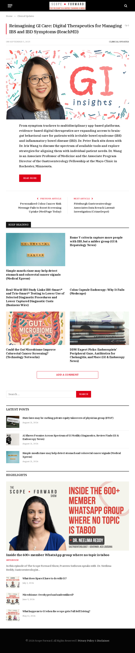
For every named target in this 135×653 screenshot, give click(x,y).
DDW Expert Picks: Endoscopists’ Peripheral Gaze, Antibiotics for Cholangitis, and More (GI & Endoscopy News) (97, 355)
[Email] (9, 166)
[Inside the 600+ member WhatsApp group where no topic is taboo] (67, 516)
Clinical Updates (119, 41)
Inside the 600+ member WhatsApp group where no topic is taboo (57, 555)
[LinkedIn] (9, 150)
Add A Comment (67, 374)
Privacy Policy (86, 640)
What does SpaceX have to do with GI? (44, 578)
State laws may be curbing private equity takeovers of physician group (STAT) (67, 418)
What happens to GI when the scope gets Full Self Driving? (56, 611)
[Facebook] (9, 134)
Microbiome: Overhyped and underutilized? (48, 594)
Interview (12, 560)
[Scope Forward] (67, 5)
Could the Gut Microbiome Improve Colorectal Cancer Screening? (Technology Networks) (31, 353)
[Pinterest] (9, 158)
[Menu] (10, 6)
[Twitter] (9, 142)
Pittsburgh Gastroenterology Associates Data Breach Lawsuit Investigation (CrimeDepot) (94, 207)
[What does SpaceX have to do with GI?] (12, 582)
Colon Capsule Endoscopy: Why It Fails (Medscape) (97, 291)
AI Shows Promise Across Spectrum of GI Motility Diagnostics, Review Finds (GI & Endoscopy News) (70, 437)
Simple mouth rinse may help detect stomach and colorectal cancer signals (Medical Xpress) (33, 274)
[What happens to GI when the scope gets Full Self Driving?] (12, 615)
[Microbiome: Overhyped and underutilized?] (12, 599)
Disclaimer (103, 640)
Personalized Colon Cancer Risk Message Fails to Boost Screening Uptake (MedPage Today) (39, 207)
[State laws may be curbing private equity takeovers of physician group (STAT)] (12, 422)
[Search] (125, 6)
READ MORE (30, 178)
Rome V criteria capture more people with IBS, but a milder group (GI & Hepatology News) (96, 241)
